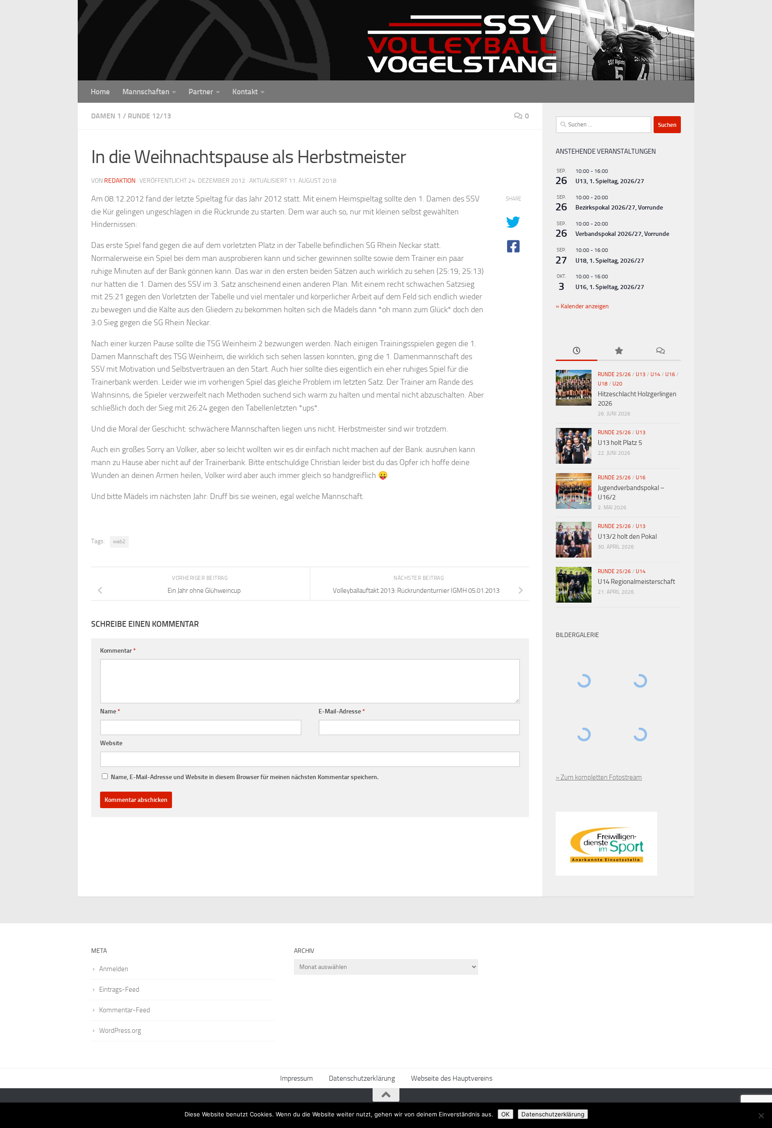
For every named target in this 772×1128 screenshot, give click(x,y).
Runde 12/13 (149, 116)
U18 (603, 384)
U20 (617, 384)
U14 (655, 374)
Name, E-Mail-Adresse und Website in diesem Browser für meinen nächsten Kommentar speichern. (244, 777)
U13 (641, 374)
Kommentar (118, 650)
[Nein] (760, 1115)
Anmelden (113, 969)
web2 (119, 541)
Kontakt (245, 91)
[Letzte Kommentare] (660, 351)
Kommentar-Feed (124, 1010)
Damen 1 (106, 116)
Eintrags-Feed (119, 989)
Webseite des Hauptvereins (451, 1078)
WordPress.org (120, 1031)
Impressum (296, 1078)
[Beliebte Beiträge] (618, 351)
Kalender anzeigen (584, 306)
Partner (201, 91)
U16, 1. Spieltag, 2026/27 (609, 287)
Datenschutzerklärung (362, 1078)
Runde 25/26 (614, 374)
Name (110, 711)
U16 (670, 374)
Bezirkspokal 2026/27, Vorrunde (619, 207)
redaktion (119, 181)
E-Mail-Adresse (342, 711)
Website (111, 743)
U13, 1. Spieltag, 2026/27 (609, 181)
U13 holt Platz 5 (620, 443)
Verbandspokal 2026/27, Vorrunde (622, 234)
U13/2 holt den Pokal (627, 537)
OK (505, 1114)
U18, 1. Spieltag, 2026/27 (609, 260)
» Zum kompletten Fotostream (599, 777)
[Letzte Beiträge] (576, 351)
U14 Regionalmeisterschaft (636, 582)
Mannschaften (145, 91)
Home (100, 91)
